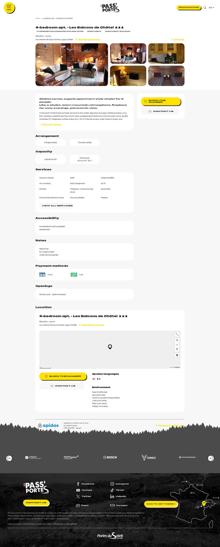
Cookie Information (44, 524)
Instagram (122, 484)
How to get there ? (160, 504)
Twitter (86, 496)
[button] (205, 7)
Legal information (15, 524)
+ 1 (166, 76)
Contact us (36, 503)
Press (85, 505)
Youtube (87, 490)
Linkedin (121, 496)
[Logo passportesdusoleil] (36, 487)
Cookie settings (70, 524)
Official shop (58, 524)
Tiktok (120, 490)
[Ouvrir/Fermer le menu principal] (9, 7)
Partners (122, 505)
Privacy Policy (29, 524)
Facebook (88, 484)
